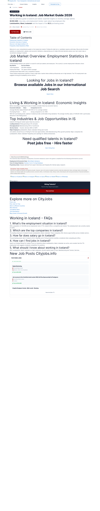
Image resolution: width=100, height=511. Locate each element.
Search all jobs (49, 292)
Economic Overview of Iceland (18, 42)
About (42, 4)
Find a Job (13, 202)
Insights (34, 4)
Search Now (50, 94)
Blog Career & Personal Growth (18, 213)
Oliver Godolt (16, 27)
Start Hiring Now (50, 148)
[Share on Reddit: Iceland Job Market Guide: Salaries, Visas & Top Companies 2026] (50, 176)
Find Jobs (10, 4)
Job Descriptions (14, 211)
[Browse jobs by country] (14, 4)
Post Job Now (50, 191)
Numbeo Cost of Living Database (33, 163)
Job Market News (15, 209)
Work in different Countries (17, 206)
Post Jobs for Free (15, 204)
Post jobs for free (55, 4)
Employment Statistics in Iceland (19, 40)
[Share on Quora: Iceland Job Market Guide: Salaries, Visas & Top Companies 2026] (40, 176)
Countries (15, 7)
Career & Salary (24, 4)
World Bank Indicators (34, 161)
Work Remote (13, 207)
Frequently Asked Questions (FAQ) (19, 46)
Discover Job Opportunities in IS (19, 44)
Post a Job (28, 32)
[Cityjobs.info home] (24, 1)
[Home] (10, 7)
